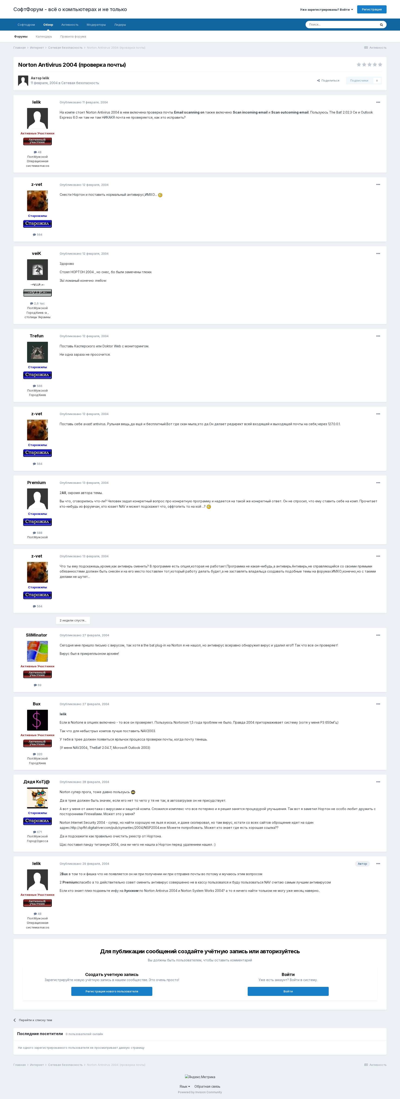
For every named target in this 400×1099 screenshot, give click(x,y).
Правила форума (73, 36)
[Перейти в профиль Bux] (37, 720)
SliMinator (36, 635)
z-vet (36, 184)
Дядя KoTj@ (36, 781)
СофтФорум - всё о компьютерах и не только (70, 9)
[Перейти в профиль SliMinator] (37, 651)
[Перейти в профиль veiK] (37, 269)
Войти (288, 991)
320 (39, 754)
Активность (69, 24)
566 (39, 386)
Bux (37, 703)
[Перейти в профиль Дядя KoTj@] (37, 798)
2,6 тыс (39, 303)
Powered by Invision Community (200, 1092)
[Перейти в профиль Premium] (37, 498)
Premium (36, 482)
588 (39, 533)
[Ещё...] (378, 102)
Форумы (21, 36)
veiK (36, 253)
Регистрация (372, 9)
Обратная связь (207, 1086)
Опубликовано (84, 102)
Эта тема (364, 24)
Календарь (44, 36)
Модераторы (96, 24)
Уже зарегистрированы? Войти (325, 9)
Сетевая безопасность (80, 83)
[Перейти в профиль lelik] (23, 81)
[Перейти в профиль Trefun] (37, 352)
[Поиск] (381, 24)
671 (39, 832)
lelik (45, 78)
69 (39, 685)
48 (39, 152)
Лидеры (120, 24)
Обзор (48, 24)
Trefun (37, 335)
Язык (184, 1086)
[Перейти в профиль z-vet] (37, 200)
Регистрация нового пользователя (112, 991)
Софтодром (26, 24)
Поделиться (329, 80)
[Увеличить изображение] (160, 194)
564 (39, 234)
